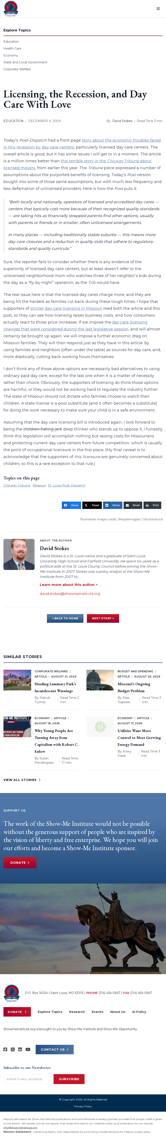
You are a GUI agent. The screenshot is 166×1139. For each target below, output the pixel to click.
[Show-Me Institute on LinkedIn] (20, 1050)
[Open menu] (158, 8)
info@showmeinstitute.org (20, 1127)
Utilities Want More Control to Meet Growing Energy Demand (139, 737)
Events (97, 1012)
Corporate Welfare (17, 69)
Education (11, 42)
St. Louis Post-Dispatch (66, 485)
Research (77, 1012)
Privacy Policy (83, 1106)
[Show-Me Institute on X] (13, 1050)
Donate (18, 863)
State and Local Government (25, 62)
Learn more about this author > (69, 585)
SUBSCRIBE (69, 1079)
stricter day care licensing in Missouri (66, 308)
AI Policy (139, 1012)
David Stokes (122, 121)
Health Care (12, 48)
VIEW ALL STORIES (20, 780)
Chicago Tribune (16, 485)
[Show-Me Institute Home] (10, 8)
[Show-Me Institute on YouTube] (28, 1050)
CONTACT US (53, 1049)
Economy (10, 55)
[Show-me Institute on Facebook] (5, 1050)
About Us (117, 1012)
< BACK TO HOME (65, 618)
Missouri (39, 485)
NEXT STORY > (103, 618)
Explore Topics (50, 1012)
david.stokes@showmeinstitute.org (70, 594)
